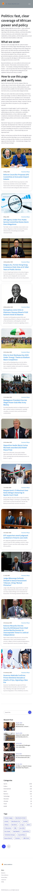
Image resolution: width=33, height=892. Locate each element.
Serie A (28, 824)
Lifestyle (6, 801)
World (5, 791)
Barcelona (14, 824)
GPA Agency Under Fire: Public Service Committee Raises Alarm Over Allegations (16, 222)
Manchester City (15, 821)
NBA (15, 828)
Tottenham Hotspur (9, 835)
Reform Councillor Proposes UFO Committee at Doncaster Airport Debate (16, 176)
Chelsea (6, 824)
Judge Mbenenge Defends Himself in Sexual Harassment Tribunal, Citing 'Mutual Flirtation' (15, 581)
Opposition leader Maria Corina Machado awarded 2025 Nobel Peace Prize (15, 447)
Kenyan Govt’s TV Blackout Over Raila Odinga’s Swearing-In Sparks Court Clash (15, 492)
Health (5, 806)
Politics (5, 786)
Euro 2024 (21, 828)
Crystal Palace (22, 835)
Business (6, 794)
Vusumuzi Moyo (25, 172)
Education (6, 799)
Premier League (8, 818)
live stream (7, 831)
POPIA (2, 882)
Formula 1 (17, 838)
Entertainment (7, 789)
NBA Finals (26, 838)
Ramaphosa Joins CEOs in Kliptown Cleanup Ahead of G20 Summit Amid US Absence (15, 312)
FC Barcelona (7, 828)
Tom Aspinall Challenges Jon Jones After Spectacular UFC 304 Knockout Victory (23, 746)
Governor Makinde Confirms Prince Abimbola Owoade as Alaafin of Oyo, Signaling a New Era (15, 678)
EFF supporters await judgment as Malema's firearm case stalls (15, 536)
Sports (5, 784)
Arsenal (6, 821)
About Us (3, 873)
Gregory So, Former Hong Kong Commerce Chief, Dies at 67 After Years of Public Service (16, 267)
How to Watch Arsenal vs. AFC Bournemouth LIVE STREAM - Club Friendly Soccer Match (23, 756)
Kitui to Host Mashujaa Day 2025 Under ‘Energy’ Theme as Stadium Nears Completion (16, 357)
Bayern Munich (8, 838)
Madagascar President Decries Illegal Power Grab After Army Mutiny (15, 402)
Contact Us (3, 879)
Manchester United (21, 818)
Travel (5, 803)
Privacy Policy (4, 877)
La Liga (22, 824)
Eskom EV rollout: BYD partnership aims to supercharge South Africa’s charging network (23, 736)
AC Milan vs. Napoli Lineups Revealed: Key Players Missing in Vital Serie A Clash (23, 767)
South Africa (26, 831)
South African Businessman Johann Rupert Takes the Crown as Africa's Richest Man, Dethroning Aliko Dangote (24, 725)
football (25, 821)
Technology (6, 796)
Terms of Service (4, 875)
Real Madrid (16, 831)
